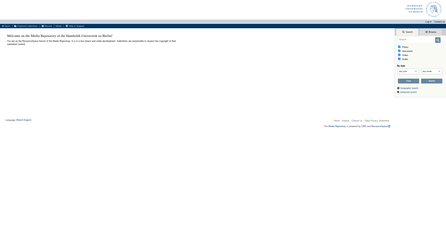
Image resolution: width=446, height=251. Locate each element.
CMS (363, 126)
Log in (428, 21)
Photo (405, 47)
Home (337, 120)
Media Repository (337, 126)
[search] (420, 39)
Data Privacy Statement (377, 120)
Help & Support (76, 26)
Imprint (345, 120)
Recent (48, 26)
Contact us (439, 21)
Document (407, 51)
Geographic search (409, 88)
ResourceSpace (379, 126)
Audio (405, 59)
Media (59, 26)
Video (405, 55)
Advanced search (408, 92)
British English (24, 120)
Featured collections (27, 26)
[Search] (438, 40)
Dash (7, 26)
